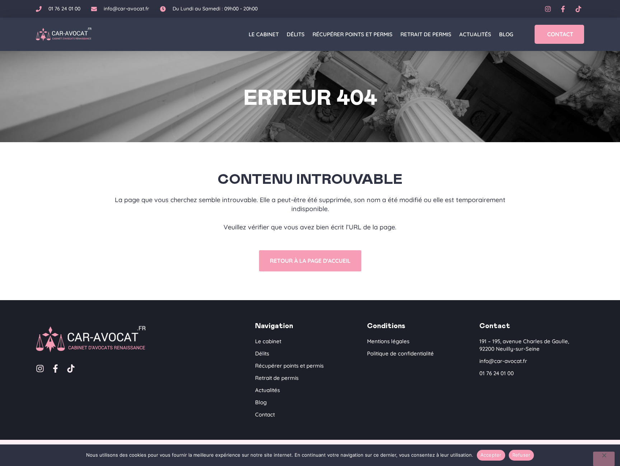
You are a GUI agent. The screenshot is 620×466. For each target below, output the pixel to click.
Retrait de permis (425, 34)
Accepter (491, 455)
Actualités (475, 34)
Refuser (521, 455)
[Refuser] (604, 459)
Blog (506, 34)
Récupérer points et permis (353, 34)
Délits (296, 34)
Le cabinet (264, 34)
